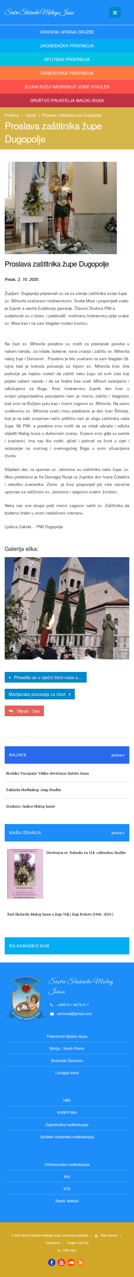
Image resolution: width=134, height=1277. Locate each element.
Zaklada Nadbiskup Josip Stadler (33, 789)
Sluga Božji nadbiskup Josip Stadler (67, 87)
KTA (67, 1188)
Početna (12, 115)
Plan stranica (109, 1235)
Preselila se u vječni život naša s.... (46, 677)
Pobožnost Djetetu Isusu (67, 1036)
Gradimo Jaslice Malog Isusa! (30, 806)
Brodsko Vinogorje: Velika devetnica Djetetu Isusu (47, 773)
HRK (67, 1100)
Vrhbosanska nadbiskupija (67, 1164)
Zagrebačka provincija (67, 46)
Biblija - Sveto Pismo (67, 1048)
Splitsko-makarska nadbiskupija (67, 1136)
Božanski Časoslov (67, 1060)
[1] (67, 608)
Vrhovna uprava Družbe (67, 32)
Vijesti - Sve (26, 711)
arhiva (117, 755)
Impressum (53, 1243)
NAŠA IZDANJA (25, 832)
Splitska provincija (67, 59)
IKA (67, 1176)
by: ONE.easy (67, 1250)
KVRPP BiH (67, 1112)
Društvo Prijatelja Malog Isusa (67, 100)
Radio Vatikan (67, 1200)
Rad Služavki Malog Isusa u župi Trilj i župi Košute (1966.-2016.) (60, 914)
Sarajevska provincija (67, 73)
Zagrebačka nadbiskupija (67, 1124)
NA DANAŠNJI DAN (29, 945)
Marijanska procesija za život (39, 694)
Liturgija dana (67, 1072)
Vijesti (31, 115)
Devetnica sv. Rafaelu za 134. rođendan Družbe (86, 852)
